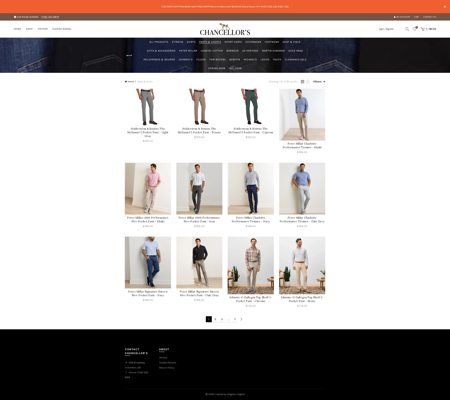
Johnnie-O (186, 59)
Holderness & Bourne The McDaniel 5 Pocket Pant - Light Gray (147, 132)
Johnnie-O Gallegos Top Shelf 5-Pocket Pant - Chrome (250, 299)
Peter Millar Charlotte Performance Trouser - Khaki (302, 145)
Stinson (177, 41)
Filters (317, 81)
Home (17, 28)
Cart (416, 17)
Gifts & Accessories (161, 50)
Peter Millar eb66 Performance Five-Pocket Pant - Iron (199, 219)
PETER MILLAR (188, 50)
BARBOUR (232, 50)
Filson (201, 59)
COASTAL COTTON (212, 50)
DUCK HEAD (295, 50)
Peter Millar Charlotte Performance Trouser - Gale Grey (302, 219)
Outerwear (253, 41)
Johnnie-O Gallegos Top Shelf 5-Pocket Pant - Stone (302, 299)
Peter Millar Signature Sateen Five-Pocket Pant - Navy (148, 293)
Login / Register (386, 29)
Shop (29, 28)
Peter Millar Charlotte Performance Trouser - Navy (251, 219)
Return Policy (166, 367)
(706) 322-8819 (50, 17)
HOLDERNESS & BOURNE (159, 59)
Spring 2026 (216, 68)
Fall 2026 (235, 68)
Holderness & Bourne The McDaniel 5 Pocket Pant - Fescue (199, 130)
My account (403, 17)
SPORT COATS (233, 41)
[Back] (129, 55)
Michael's (250, 59)
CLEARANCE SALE (296, 59)
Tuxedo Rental (62, 28)
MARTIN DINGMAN (273, 50)
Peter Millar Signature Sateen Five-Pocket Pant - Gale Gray (199, 293)
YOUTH (277, 59)
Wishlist (416, 27)
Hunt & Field (291, 41)
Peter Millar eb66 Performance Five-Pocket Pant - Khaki (148, 219)
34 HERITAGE (250, 50)
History (43, 28)
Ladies (265, 59)
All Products (158, 41)
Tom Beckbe (217, 59)
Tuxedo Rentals (167, 362)
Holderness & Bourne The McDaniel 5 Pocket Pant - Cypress (250, 130)
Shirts (191, 41)
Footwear (272, 41)
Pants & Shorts (210, 41)
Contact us (429, 17)
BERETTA (234, 59)
